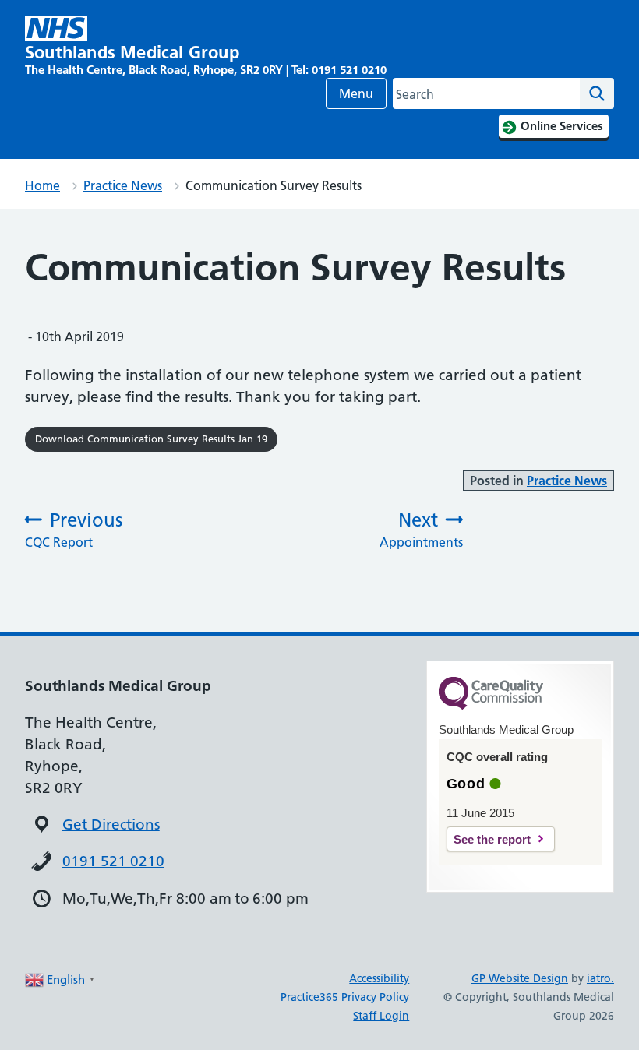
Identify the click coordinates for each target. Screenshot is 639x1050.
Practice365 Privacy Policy (345, 997)
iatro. (600, 978)
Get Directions (111, 824)
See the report (492, 839)
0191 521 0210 (113, 861)
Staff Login (381, 1016)
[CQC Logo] (491, 705)
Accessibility (379, 978)
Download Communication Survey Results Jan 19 (151, 438)
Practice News (122, 185)
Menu (356, 93)
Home (42, 185)
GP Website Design (519, 978)
